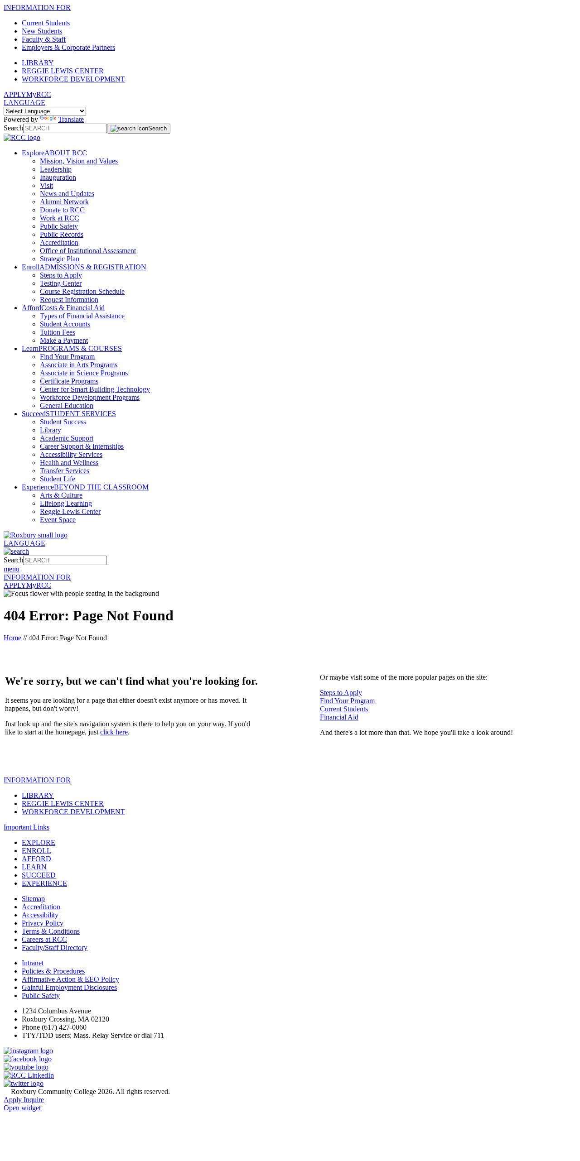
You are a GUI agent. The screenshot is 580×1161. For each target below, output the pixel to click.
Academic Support (66, 438)
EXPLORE (38, 842)
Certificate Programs (69, 381)
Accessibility (40, 915)
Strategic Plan (59, 259)
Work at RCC (59, 218)
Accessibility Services (71, 454)
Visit (46, 185)
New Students (42, 31)
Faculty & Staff (44, 39)
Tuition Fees (57, 332)
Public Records (61, 234)
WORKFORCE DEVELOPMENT (73, 79)
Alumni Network (64, 202)
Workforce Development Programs (90, 397)
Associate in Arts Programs (78, 365)
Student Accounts (65, 324)
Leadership (56, 169)
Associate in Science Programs (84, 373)
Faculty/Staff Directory (54, 947)
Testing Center (61, 283)
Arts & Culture (61, 495)
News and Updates (67, 193)
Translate (71, 119)
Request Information (69, 299)
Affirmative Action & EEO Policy (70, 979)
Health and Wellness (69, 462)
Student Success (63, 422)
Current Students (46, 23)
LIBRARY (38, 63)
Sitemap (33, 898)
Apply (14, 1099)
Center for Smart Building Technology (95, 389)
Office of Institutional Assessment (88, 250)
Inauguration (58, 177)
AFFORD (36, 859)
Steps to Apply (61, 275)
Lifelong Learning (66, 503)
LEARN (34, 867)
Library (50, 430)
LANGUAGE (24, 102)
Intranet (33, 963)
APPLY (15, 94)
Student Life (57, 479)
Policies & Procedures (53, 971)
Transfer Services (64, 471)
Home (12, 638)
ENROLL (36, 850)
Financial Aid (339, 717)
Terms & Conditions (51, 931)
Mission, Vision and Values (79, 161)
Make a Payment (64, 340)
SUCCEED (39, 875)
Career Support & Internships (82, 446)
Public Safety (59, 226)
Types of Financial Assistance (82, 316)
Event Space (58, 519)
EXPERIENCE (44, 883)
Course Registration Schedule (82, 291)
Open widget (22, 1108)
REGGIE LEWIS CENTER (63, 71)
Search (13, 128)
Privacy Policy (42, 923)
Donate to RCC (62, 210)
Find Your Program (67, 356)
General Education (66, 405)
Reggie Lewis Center (70, 511)
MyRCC (38, 94)
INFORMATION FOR (37, 7)
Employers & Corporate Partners (68, 47)
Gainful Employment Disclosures (69, 987)
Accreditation (59, 242)
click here (114, 732)
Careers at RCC (44, 939)
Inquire (34, 1099)
